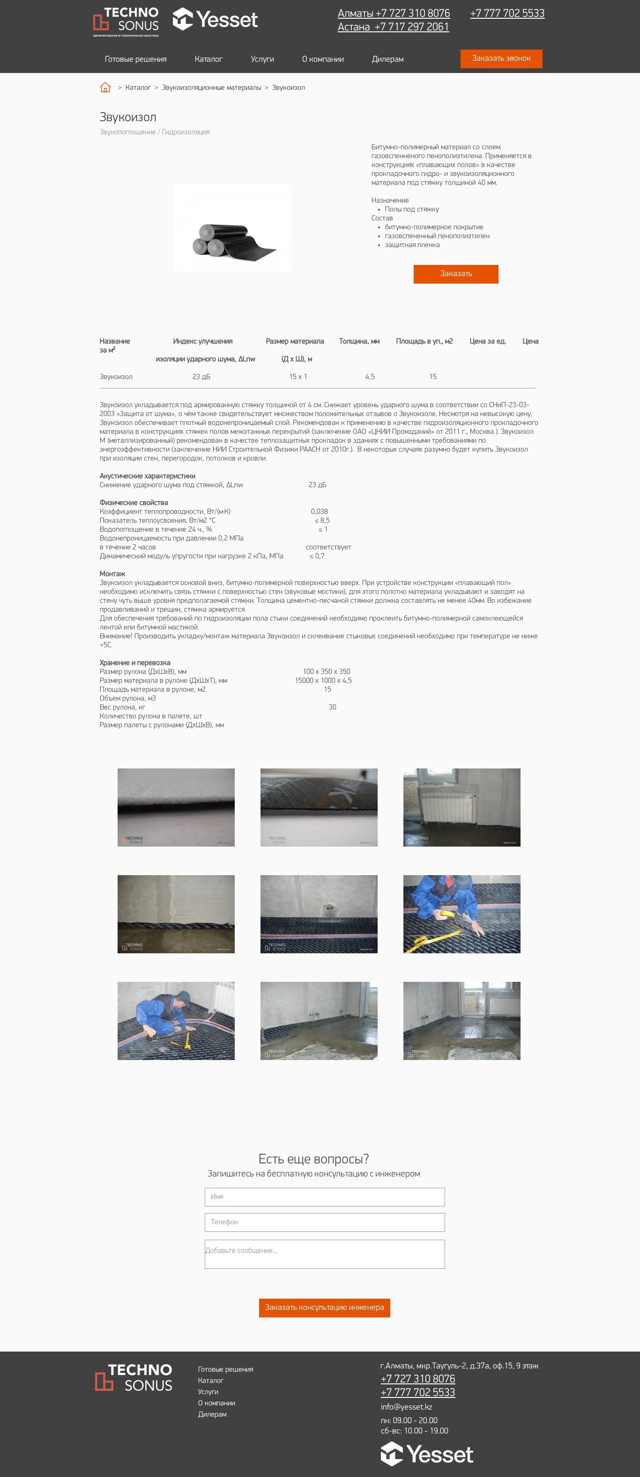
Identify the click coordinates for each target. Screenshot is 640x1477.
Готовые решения (225, 1370)
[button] (502, 59)
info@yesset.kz (406, 1408)
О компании (216, 1403)
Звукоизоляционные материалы (211, 88)
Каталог (140, 88)
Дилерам (212, 1415)
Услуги (208, 1392)
